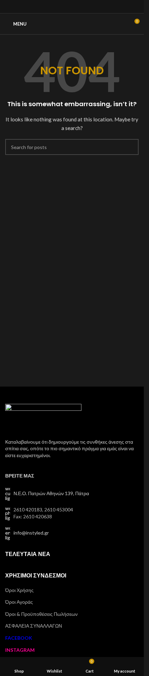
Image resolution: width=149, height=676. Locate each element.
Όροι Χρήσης (19, 590)
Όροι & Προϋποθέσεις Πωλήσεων (41, 614)
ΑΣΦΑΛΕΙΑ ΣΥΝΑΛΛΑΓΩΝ (33, 626)
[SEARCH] (131, 147)
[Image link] (43, 417)
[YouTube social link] (80, 6)
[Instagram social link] (72, 6)
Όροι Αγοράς (19, 602)
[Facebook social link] (63, 6)
